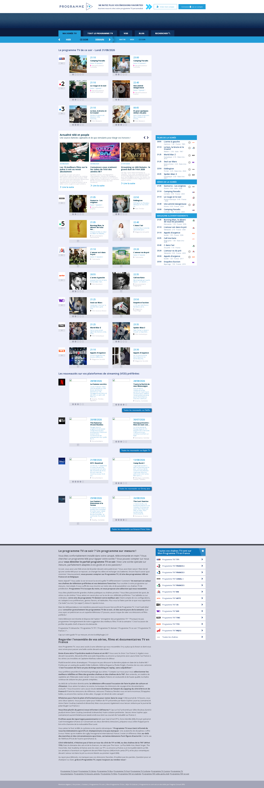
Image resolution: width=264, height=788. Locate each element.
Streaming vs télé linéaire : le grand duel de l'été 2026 (135, 168)
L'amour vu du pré (141, 252)
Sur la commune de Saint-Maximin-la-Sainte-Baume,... (140, 356)
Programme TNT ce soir (179, 774)
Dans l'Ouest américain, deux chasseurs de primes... (141, 117)
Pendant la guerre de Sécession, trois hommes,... (97, 117)
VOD (126, 33)
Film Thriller (139, 208)
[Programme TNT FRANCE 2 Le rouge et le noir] (78, 99)
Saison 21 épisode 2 (96, 257)
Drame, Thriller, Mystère (97, 399)
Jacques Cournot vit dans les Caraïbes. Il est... (98, 281)
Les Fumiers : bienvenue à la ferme (96, 503)
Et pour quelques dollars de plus (140, 112)
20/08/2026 (96, 420)
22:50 (136, 197)
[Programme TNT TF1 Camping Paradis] (78, 74)
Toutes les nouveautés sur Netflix (136, 410)
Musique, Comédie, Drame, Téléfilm (141, 478)
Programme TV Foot (122, 771)
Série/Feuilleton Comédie (97, 66)
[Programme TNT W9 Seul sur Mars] (78, 316)
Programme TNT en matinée (129, 774)
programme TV (126, 8)
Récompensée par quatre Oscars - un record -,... (141, 281)
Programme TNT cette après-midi (155, 774)
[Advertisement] (132, 20)
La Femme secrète (98, 384)
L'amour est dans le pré (98, 253)
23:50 (136, 299)
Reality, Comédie (98, 520)
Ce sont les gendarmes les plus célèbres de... (97, 356)
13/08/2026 (139, 460)
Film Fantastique (98, 336)
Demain (99, 39)
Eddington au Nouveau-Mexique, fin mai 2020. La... (141, 204)
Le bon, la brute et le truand (98, 112)
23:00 (136, 57)
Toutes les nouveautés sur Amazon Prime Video (131, 529)
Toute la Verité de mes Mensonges (141, 385)
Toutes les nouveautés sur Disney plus (134, 489)
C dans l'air (138, 225)
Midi (132, 39)
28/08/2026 (96, 381)
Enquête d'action (141, 302)
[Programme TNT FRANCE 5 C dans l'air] (121, 239)
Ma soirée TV (70, 33)
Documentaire (97, 441)
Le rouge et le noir (98, 86)
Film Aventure (97, 284)
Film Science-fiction (99, 310)
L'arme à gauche (97, 277)
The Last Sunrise (140, 501)
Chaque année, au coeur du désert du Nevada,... (98, 232)
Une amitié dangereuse (138, 87)
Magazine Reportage (137, 309)
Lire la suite (68, 187)
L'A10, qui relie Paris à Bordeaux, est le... (140, 306)
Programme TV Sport (69, 771)
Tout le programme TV (100, 33)
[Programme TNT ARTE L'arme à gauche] (78, 291)
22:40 (136, 82)
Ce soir (84, 39)
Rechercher (161, 33)
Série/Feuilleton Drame (140, 93)
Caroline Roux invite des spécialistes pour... (141, 228)
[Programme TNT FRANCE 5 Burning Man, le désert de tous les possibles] (78, 241)
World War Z (95, 327)
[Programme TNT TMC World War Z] (78, 341)
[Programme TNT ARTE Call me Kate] (121, 291)
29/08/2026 (96, 498)
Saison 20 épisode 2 (96, 63)
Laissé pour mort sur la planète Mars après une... (98, 306)
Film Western (97, 121)
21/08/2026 (96, 460)
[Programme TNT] (78, 445)
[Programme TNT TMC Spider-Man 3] (121, 341)
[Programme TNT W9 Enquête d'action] (121, 316)
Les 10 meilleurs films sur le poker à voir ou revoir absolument (73, 169)
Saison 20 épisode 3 (139, 63)
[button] (147, 137)
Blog (141, 33)
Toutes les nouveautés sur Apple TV (135, 450)
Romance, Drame (141, 516)
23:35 (136, 324)
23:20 (136, 249)
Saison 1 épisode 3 (96, 205)
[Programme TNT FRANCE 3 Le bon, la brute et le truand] (78, 125)
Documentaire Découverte (96, 236)
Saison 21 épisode (139, 255)
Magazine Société (98, 359)
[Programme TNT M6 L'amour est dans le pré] (78, 266)
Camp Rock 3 (138, 463)
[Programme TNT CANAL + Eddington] (121, 214)
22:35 (136, 274)
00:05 (136, 108)
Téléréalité (96, 259)
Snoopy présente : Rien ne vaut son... (141, 424)
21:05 (93, 197)
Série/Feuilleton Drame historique (97, 91)
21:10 (93, 57)
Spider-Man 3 (139, 327)
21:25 (93, 299)
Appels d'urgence (98, 353)
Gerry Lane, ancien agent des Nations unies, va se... (98, 331)
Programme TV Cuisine (160, 771)
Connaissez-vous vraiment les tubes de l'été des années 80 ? (103, 169)
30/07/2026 (139, 420)
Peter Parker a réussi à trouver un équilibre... (140, 331)
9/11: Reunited (96, 463)
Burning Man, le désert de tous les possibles (175, 220)
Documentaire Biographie (139, 284)
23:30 (136, 350)
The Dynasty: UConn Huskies (96, 424)
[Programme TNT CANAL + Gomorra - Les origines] (78, 214)
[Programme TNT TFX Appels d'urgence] (78, 366)
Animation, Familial (142, 438)
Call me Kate (139, 277)
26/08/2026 (139, 498)
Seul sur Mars (96, 302)
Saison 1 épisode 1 (96, 88)
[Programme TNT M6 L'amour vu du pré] (121, 266)
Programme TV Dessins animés (87, 774)
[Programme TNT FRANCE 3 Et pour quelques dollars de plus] (121, 125)
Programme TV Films (109, 774)
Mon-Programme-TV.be (115, 784)
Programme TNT (170, 559)
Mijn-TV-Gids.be (132, 784)
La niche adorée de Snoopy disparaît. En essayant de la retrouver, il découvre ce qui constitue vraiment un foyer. (141, 431)
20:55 (93, 274)
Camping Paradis (97, 61)
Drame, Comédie (141, 401)
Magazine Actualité (142, 232)
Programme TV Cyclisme (140, 771)
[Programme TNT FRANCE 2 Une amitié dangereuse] (121, 99)
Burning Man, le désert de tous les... (97, 227)
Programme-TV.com (97, 784)
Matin (122, 39)
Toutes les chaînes (170, 637)
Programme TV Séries (87, 771)
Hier (68, 39)
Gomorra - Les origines (96, 201)
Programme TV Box (105, 771)
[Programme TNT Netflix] (78, 404)
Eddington (137, 200)
